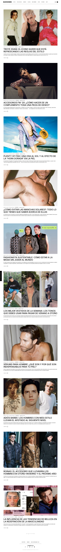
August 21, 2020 (6, 415)
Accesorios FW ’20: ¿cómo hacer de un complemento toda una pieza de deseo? (27, 103)
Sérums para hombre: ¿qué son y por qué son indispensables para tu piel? (30, 365)
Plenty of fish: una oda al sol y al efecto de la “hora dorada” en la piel (30, 157)
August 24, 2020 (6, 255)
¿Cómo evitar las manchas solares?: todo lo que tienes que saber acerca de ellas (30, 210)
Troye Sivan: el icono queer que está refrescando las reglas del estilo (25, 50)
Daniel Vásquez (12, 100)
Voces (17, 255)
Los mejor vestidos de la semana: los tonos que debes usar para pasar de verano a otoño (30, 312)
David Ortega (11, 207)
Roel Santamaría (12, 255)
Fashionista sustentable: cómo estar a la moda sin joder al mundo (28, 258)
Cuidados (16, 207)
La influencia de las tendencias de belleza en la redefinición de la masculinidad (30, 520)
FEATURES (17, 100)
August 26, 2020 (6, 100)
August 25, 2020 (6, 207)
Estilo (16, 308)
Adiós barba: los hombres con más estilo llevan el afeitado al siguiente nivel (28, 419)
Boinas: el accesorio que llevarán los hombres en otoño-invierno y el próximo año (30, 472)
